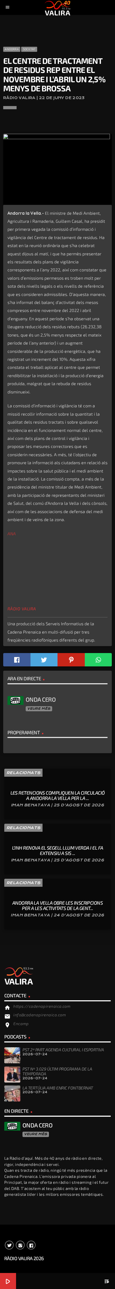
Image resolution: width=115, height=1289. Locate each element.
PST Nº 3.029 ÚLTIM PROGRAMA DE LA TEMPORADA (57, 1071)
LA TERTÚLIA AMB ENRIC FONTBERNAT (57, 1087)
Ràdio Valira (21, 608)
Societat (29, 49)
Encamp (21, 1023)
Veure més (38, 708)
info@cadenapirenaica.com (39, 1014)
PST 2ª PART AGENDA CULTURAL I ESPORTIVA (63, 1049)
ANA (11, 533)
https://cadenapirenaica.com (41, 1006)
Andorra (12, 49)
